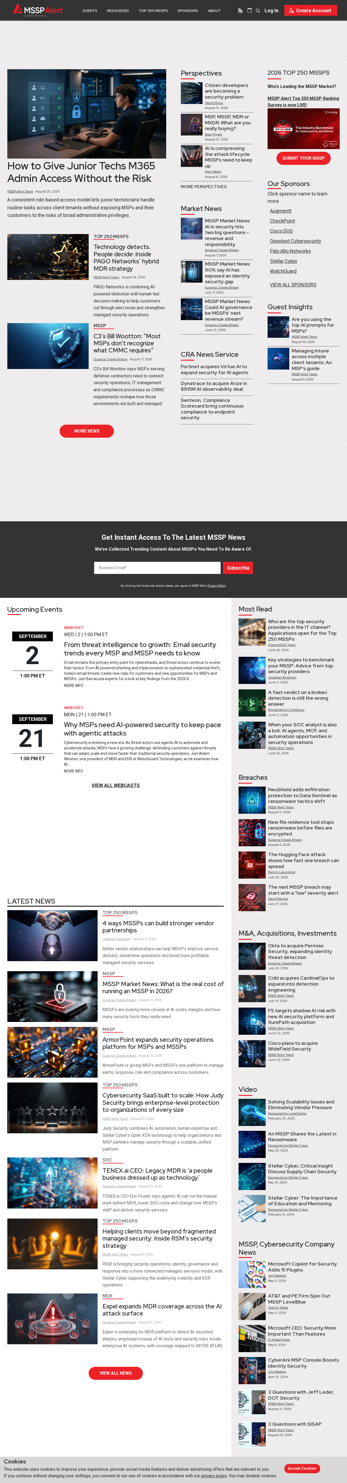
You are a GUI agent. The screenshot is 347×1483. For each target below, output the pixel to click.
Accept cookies (302, 1468)
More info (73, 685)
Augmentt (280, 211)
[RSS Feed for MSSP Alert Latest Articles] (240, 10)
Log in (271, 10)
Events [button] (90, 10)
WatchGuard (283, 271)
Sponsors (188, 10)
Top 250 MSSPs (153, 10)
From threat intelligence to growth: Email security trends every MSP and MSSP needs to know (140, 649)
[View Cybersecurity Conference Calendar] (250, 10)
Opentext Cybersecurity (295, 241)
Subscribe (238, 568)
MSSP (100, 326)
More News (86, 431)
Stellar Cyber (283, 261)
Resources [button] (118, 10)
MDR (107, 1296)
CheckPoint (282, 221)
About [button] (214, 10)
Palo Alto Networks (290, 251)
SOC (107, 1160)
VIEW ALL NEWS (116, 1373)
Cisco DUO (281, 231)
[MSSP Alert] (37, 10)
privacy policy (214, 1475)
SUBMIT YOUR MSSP (303, 158)
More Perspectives (204, 187)
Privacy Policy (216, 586)
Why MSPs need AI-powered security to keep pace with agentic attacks (142, 729)
